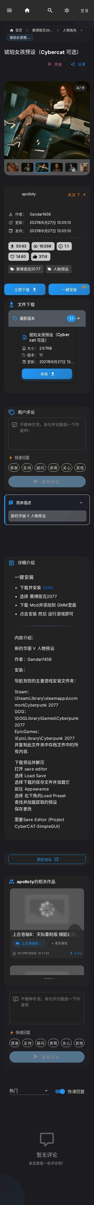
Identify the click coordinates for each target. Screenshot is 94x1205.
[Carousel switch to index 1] (48, 978)
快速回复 (76, 1091)
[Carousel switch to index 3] (54, 978)
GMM (48, 587)
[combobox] (29, 1088)
